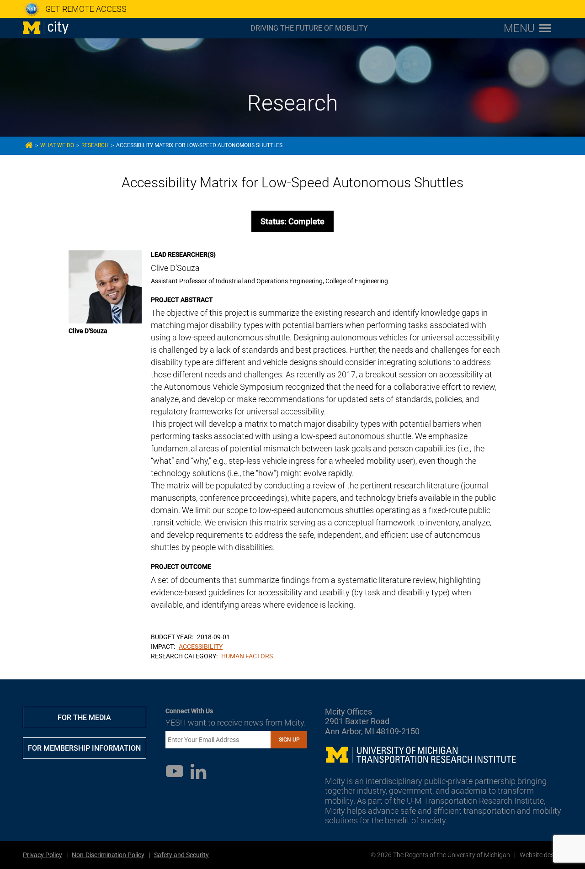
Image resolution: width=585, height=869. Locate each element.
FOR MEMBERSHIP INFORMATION (84, 748)
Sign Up (289, 740)
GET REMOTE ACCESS (86, 9)
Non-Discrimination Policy (108, 854)
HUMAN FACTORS (247, 656)
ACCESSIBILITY (201, 646)
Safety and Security (181, 854)
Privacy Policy (42, 854)
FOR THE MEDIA (84, 717)
